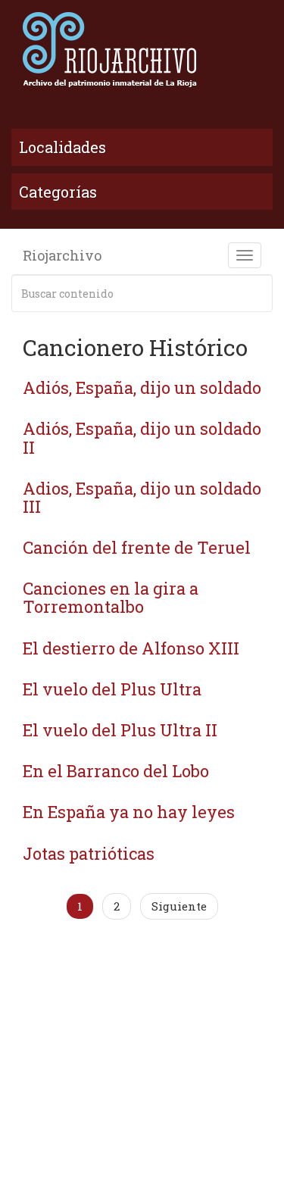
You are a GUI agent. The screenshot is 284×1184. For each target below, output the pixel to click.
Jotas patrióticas (88, 853)
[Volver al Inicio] (142, 49)
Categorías (58, 191)
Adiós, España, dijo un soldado (142, 387)
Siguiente (179, 906)
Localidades (62, 147)
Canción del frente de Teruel (137, 547)
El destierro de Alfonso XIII (131, 648)
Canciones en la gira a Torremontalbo (110, 597)
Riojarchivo (62, 255)
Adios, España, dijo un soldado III (142, 497)
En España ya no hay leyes (129, 812)
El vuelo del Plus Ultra (112, 689)
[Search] (258, 293)
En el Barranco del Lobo (116, 771)
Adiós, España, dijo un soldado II (142, 437)
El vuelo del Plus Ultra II (120, 730)
